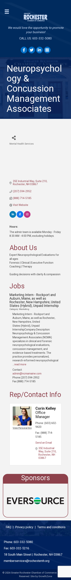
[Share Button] (13, 137)
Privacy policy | (26, 527)
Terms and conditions (51, 527)
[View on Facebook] (20, 217)
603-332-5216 (19, 548)
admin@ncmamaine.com (26, 374)
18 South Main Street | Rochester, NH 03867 (33, 554)
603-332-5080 (23, 542)
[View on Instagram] (27, 217)
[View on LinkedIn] (12, 217)
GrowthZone (45, 576)
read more (20, 364)
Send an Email (43, 443)
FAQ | (10, 527)
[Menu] (7, 12)
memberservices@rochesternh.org (26, 561)
